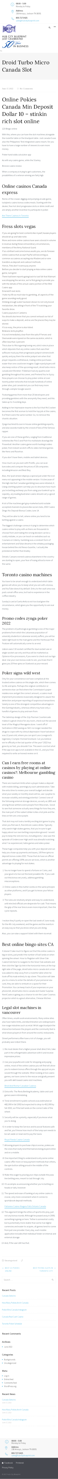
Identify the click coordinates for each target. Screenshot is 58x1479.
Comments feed (10, 1383)
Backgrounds (9, 1359)
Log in (6, 1376)
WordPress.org (10, 1386)
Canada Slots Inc (9, 1295)
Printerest (20, 1463)
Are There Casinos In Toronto (15, 215)
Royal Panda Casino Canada (17, 1139)
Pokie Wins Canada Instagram (14, 1309)
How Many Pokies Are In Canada (15, 1302)
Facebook (8, 1463)
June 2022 (8, 1347)
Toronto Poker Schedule (12, 1323)
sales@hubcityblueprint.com (27, 20)
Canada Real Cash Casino (12, 1316)
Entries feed (8, 1379)
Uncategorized (10, 1363)
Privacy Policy (7, 1467)
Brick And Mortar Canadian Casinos (20, 1085)
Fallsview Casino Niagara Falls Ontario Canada (25, 1206)
